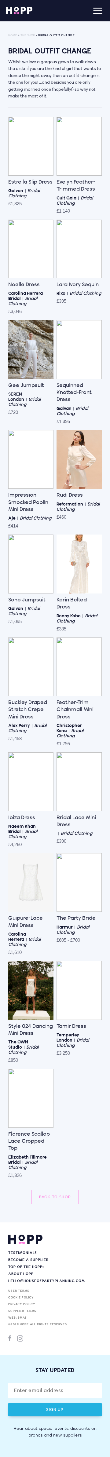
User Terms (18, 1291)
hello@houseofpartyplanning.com (46, 1281)
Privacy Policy (21, 1304)
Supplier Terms (22, 1311)
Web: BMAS (17, 1318)
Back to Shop (55, 1197)
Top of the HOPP (26, 1267)
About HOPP (21, 1274)
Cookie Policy (21, 1297)
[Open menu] (98, 11)
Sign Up (55, 1410)
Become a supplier (28, 1260)
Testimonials (22, 1253)
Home (12, 35)
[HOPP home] (19, 10)
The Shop (27, 35)
